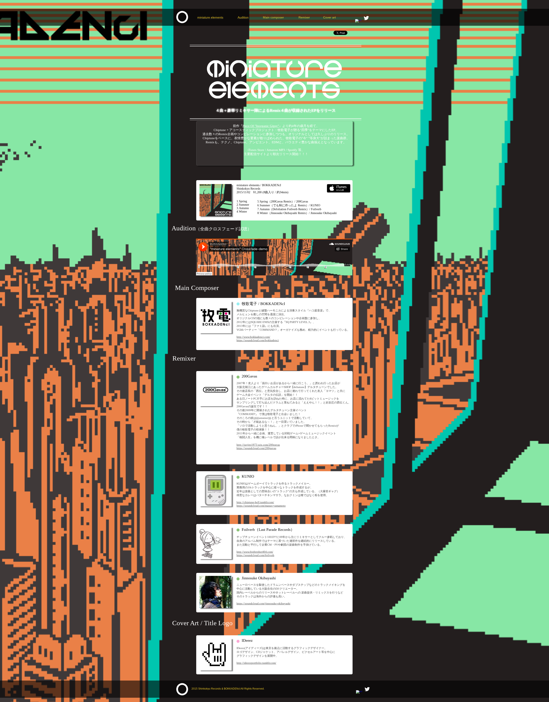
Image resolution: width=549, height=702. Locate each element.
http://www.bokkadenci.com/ (253, 336)
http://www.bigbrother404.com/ (255, 551)
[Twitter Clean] (366, 18)
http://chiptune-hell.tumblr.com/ (255, 502)
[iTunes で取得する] (338, 188)
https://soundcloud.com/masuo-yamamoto (261, 505)
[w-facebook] (358, 22)
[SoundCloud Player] (274, 257)
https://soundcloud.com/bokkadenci (258, 340)
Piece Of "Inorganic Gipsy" (261, 126)
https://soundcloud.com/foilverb (255, 555)
